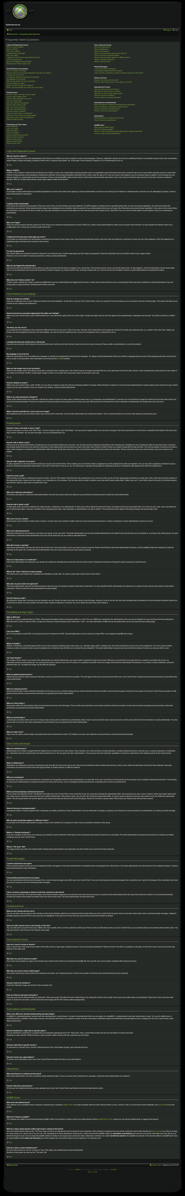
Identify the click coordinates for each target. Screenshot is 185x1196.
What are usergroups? (101, 51)
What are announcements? (15, 137)
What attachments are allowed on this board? (109, 118)
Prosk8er (113, 1169)
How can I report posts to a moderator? (20, 113)
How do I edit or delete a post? (17, 96)
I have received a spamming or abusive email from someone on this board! (118, 73)
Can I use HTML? (12, 129)
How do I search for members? (104, 95)
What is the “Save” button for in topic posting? (21, 115)
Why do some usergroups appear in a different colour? (112, 57)
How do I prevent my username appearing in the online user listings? (29, 73)
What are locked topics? (14, 141)
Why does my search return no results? (107, 91)
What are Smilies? (12, 131)
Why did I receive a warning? (16, 111)
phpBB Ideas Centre (105, 1119)
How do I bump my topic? (15, 119)
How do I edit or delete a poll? (16, 105)
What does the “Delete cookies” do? (18, 63)
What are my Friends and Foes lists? (106, 80)
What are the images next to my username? (21, 81)
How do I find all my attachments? (105, 120)
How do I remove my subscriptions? (106, 111)
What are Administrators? (102, 47)
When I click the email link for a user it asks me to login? (25, 87)
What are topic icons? (14, 143)
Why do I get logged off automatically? (19, 61)
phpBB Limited (67, 1105)
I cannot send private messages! (105, 68)
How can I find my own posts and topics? (107, 97)
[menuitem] (9, 30)
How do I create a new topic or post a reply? (21, 94)
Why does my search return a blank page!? (108, 93)
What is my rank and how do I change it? (20, 85)
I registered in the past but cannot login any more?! (23, 57)
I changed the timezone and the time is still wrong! (23, 77)
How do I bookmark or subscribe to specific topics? (111, 107)
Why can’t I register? (13, 51)
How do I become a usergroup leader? (106, 55)
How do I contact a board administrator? (107, 133)
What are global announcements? (18, 135)
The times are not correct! (15, 75)
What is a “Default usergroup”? (104, 59)
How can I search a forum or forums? (106, 89)
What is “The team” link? (102, 61)
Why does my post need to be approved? (20, 117)
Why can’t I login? (12, 55)
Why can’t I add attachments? (16, 109)
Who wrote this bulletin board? (104, 127)
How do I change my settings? (17, 71)
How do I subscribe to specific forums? (107, 109)
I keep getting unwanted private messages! (108, 71)
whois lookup (158, 1131)
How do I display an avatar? (16, 83)
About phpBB (163, 1105)
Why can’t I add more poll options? (18, 103)
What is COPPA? (12, 49)
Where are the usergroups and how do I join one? (110, 53)
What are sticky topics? (14, 139)
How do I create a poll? (14, 101)
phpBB (59, 359)
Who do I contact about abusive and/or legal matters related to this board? (118, 131)
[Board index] (20, 11)
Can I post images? (13, 133)
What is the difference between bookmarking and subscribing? (114, 104)
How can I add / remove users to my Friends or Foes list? (113, 82)
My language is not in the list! (16, 79)
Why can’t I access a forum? (16, 107)
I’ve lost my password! (14, 59)
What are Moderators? (101, 49)
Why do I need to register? (15, 47)
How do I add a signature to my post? (19, 98)
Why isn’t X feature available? (103, 129)
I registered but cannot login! (16, 53)
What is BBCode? (12, 126)
